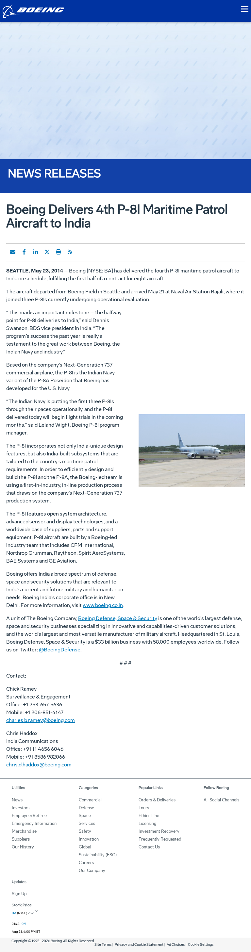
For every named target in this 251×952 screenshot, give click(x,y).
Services (87, 823)
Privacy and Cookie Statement (139, 945)
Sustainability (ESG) (98, 854)
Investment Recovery (159, 831)
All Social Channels (221, 799)
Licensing (148, 823)
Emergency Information (34, 823)
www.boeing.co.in (103, 605)
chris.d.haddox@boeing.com (39, 765)
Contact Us (149, 847)
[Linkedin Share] (36, 252)
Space (85, 815)
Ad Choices (176, 945)
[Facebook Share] (24, 252)
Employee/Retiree (29, 815)
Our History (23, 847)
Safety (85, 831)
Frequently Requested (160, 839)
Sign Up (19, 893)
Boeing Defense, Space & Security (117, 618)
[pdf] (81, 252)
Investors (20, 807)
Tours (144, 807)
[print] (58, 252)
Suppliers (21, 839)
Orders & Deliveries (157, 799)
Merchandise (24, 831)
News (17, 799)
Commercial (90, 799)
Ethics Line (149, 815)
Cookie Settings (200, 945)
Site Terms (102, 945)
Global (85, 847)
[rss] (70, 252)
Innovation (89, 839)
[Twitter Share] (47, 252)
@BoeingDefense (59, 650)
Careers (86, 862)
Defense (86, 807)
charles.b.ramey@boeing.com (40, 720)
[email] (13, 252)
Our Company (92, 870)
